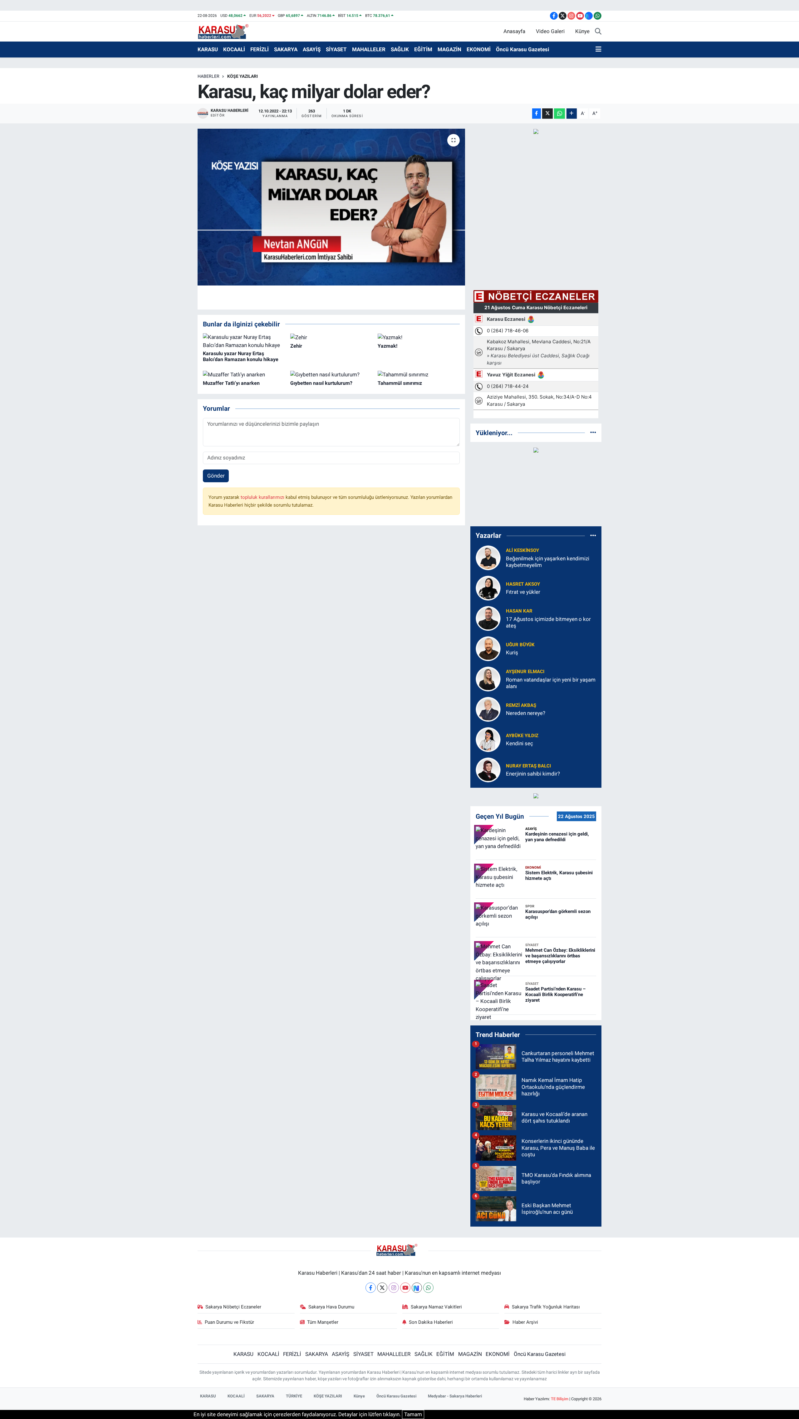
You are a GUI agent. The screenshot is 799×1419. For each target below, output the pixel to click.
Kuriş (512, 652)
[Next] (417, 1288)
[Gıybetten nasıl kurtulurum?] (325, 374)
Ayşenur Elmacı (525, 671)
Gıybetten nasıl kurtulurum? (321, 383)
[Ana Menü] (598, 50)
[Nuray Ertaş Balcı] (488, 769)
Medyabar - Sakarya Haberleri (455, 1396)
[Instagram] (394, 1288)
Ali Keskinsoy (522, 550)
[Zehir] (298, 337)
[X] (382, 1288)
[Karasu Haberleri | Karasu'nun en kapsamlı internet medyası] (226, 31)
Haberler (208, 76)
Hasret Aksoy (523, 584)
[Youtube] (405, 1288)
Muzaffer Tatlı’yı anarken (231, 383)
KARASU (208, 49)
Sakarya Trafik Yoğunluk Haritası (546, 1307)
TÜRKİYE (294, 1396)
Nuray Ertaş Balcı (528, 766)
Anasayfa (514, 31)
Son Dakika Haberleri (431, 1322)
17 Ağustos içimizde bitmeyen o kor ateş (548, 622)
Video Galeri (550, 31)
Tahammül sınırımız (400, 383)
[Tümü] (593, 432)
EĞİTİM (423, 49)
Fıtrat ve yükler (523, 592)
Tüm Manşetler (322, 1322)
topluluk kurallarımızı (263, 497)
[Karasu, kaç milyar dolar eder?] (331, 207)
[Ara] (598, 31)
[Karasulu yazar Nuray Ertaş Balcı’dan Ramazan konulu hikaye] (244, 341)
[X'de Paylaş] (547, 113)
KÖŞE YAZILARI (242, 76)
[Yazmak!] (390, 337)
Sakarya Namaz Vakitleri (436, 1307)
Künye (582, 31)
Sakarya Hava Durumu (331, 1307)
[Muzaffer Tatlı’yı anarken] (234, 374)
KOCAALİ (234, 49)
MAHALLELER (368, 49)
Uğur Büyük (520, 644)
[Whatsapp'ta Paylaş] (559, 113)
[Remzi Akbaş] (488, 709)
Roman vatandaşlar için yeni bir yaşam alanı (551, 683)
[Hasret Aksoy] (488, 587)
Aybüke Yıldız (522, 735)
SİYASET (336, 49)
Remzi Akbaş (521, 705)
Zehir (296, 346)
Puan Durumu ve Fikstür (229, 1322)
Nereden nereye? (525, 713)
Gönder (216, 476)
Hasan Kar (519, 611)
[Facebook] (370, 1288)
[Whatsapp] (428, 1288)
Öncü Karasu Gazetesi (522, 49)
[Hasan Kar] (488, 618)
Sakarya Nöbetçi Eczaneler (233, 1307)
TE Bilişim (559, 1399)
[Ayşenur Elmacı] (488, 678)
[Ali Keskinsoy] (488, 557)
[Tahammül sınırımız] (403, 374)
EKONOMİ (479, 49)
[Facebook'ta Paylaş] (536, 113)
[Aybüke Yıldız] (488, 739)
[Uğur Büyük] (488, 648)
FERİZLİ (259, 49)
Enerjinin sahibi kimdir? (533, 774)
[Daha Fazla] (571, 113)
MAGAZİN (449, 49)
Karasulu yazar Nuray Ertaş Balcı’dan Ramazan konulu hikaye (240, 356)
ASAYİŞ (312, 49)
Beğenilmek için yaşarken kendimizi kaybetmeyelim (547, 561)
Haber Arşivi (525, 1322)
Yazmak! (387, 346)
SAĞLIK (400, 49)
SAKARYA (285, 49)
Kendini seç (519, 743)
